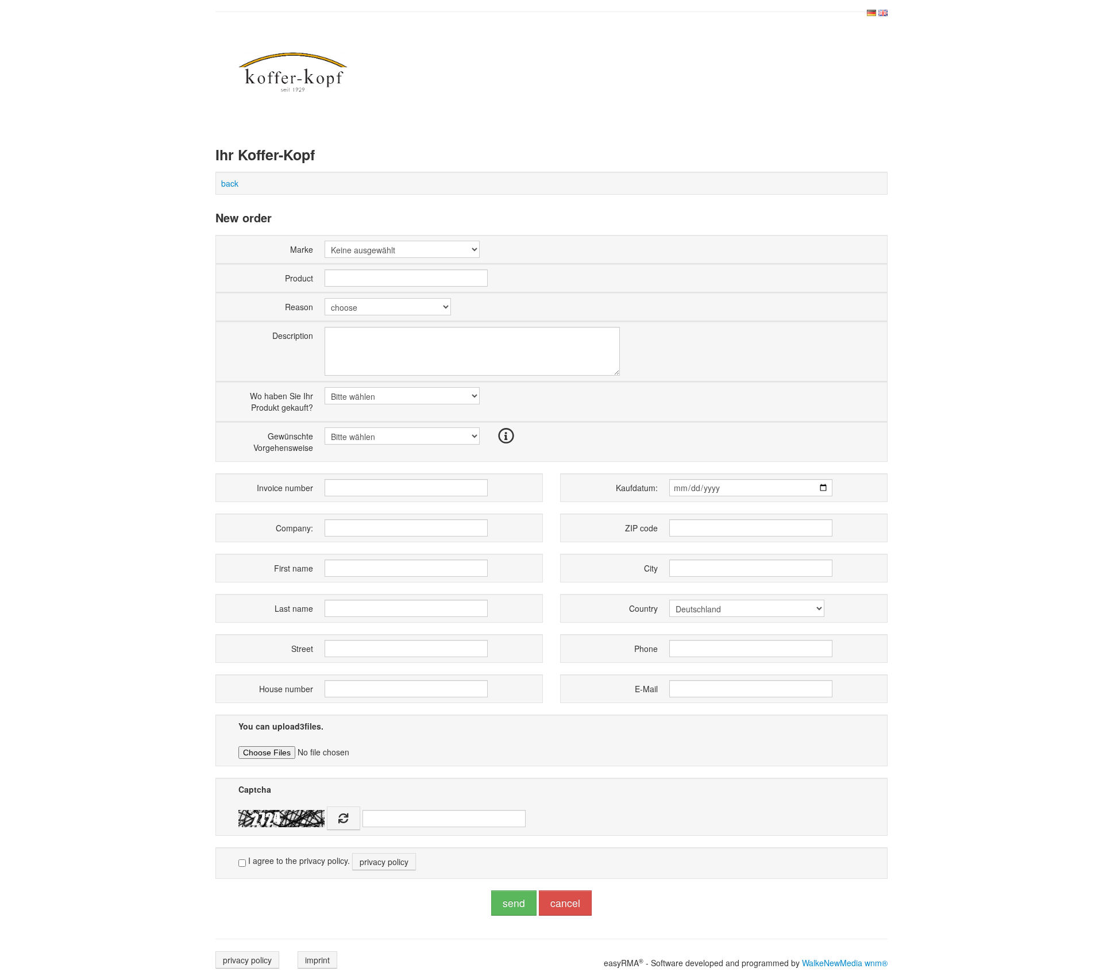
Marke (301, 249)
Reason (299, 306)
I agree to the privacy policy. (327, 861)
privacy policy (384, 861)
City (651, 568)
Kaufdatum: (637, 487)
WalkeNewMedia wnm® (845, 963)
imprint (317, 960)
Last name (294, 608)
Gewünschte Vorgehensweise (283, 441)
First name (293, 568)
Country (643, 608)
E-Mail (646, 689)
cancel (565, 903)
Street (302, 648)
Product (299, 278)
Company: (294, 528)
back (229, 183)
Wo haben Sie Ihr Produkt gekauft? (281, 401)
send (514, 903)
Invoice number (285, 487)
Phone (646, 648)
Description (292, 335)
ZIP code (641, 528)
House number (286, 689)
